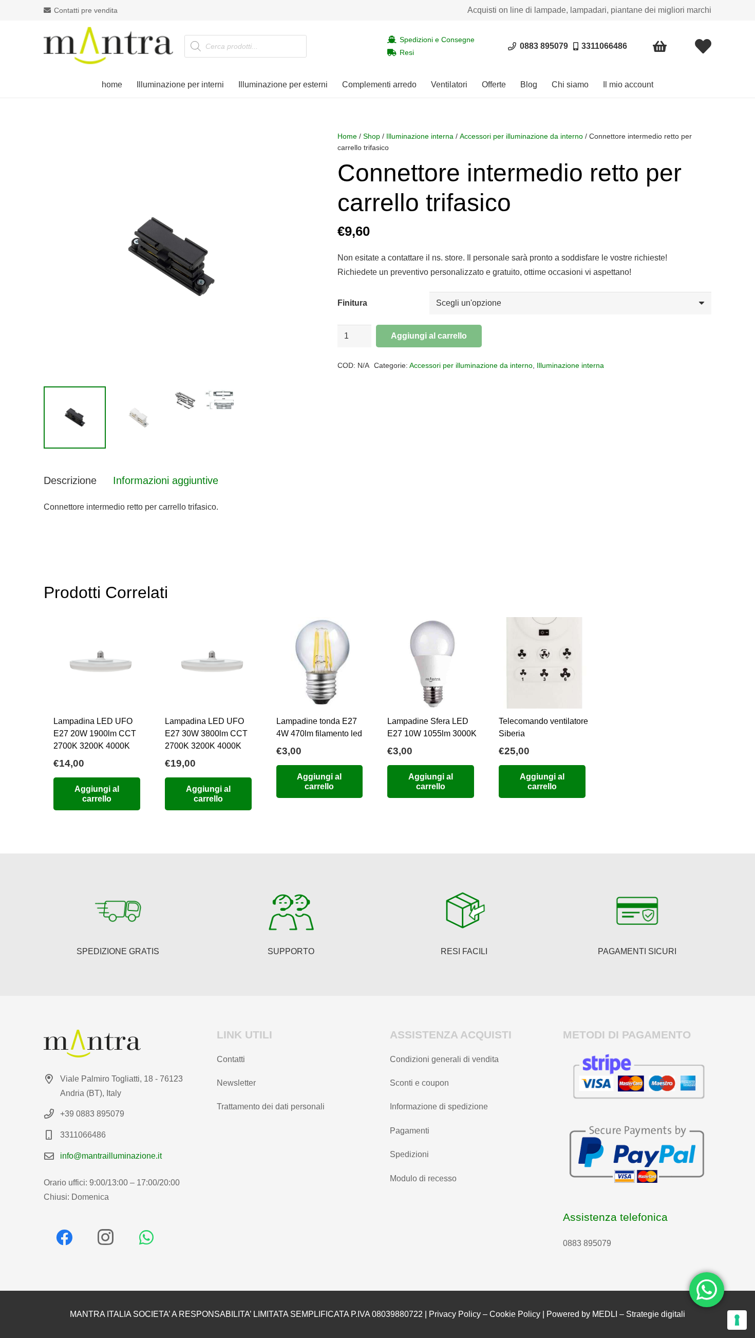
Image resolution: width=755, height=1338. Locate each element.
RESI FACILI (464, 951)
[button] (229, 85)
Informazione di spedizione (439, 1106)
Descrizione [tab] (70, 480)
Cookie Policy (514, 1314)
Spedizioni (409, 1154)
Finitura (352, 303)
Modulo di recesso (423, 1178)
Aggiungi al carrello (429, 335)
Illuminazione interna (420, 136)
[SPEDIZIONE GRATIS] (118, 911)
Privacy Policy (455, 1314)
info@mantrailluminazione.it (111, 1155)
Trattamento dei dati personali (271, 1106)
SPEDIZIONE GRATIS (118, 951)
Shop (371, 136)
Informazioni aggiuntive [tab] (165, 480)
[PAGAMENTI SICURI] (637, 911)
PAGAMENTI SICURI (637, 951)
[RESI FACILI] (464, 911)
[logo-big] (108, 46)
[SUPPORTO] (291, 911)
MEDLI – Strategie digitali (638, 1314)
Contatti (231, 1059)
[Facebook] (64, 1237)
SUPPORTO (291, 951)
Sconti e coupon (419, 1083)
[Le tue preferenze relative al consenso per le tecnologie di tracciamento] (737, 1320)
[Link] (703, 46)
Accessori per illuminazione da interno (521, 136)
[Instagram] (105, 1237)
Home (347, 136)
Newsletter (236, 1083)
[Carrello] (660, 46)
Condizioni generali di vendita (444, 1059)
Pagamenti (409, 1130)
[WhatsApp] (146, 1237)
